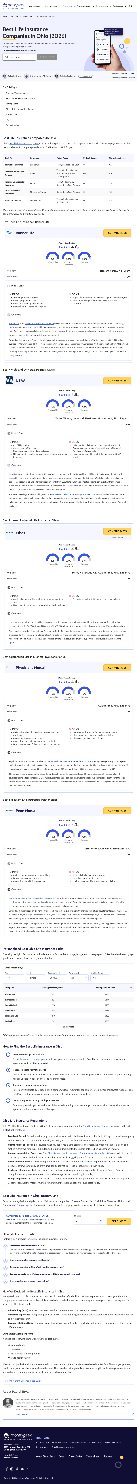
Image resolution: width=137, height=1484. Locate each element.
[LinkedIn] (22, 1469)
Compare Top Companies (17, 93)
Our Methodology (14, 125)
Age (6, 973)
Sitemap (108, 1456)
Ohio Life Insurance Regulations (20, 109)
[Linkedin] (133, 1414)
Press (61, 1456)
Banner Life (14, 323)
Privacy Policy (75, 1456)
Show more (68, 1026)
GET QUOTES (119, 1221)
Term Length (74, 973)
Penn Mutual (14, 898)
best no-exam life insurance (40, 898)
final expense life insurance (78, 761)
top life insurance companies (24, 143)
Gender (29, 973)
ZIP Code (77, 1216)
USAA (11, 474)
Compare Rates (117, 232)
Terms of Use (92, 1456)
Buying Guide (12, 103)
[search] (130, 6)
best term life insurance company (40, 323)
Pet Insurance (42, 1447)
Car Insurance (42, 1442)
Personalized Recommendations (20, 98)
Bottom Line (11, 114)
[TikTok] (17, 1469)
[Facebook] (6, 1469)
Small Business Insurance (63, 1447)
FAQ (7, 119)
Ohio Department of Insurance (98, 1126)
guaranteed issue (54, 761)
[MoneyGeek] (13, 6)
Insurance (14, 16)
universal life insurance (63, 494)
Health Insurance (113, 1442)
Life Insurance (27, 16)
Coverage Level (54, 973)
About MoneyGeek (45, 1456)
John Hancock (88, 494)
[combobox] (7, 978)
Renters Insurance (78, 1442)
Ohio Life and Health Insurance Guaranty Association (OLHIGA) (79, 1153)
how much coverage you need (35, 1059)
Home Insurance (59, 1442)
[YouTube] (27, 1469)
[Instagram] (11, 1469)
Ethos (11, 622)
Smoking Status (97, 973)
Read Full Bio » (22, 1414)
